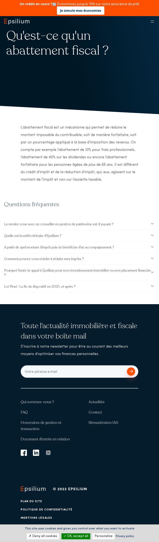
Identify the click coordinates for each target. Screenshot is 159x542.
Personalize (104, 536)
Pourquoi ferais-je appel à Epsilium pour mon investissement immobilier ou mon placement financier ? (77, 272)
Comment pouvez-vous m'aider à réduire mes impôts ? (44, 259)
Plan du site (31, 501)
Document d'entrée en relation (45, 439)
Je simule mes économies (80, 10)
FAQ (24, 412)
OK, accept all (77, 536)
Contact (95, 412)
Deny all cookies (44, 536)
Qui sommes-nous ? (37, 401)
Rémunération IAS (103, 422)
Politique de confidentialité (46, 509)
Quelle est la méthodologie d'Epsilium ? (32, 235)
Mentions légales (36, 518)
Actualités (97, 401)
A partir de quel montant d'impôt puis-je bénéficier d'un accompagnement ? (59, 247)
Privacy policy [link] (125, 536)
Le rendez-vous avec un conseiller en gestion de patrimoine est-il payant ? (58, 224)
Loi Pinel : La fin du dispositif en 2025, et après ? (40, 286)
